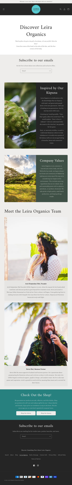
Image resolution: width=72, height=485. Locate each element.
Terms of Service (36, 459)
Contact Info (43, 455)
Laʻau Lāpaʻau (24, 455)
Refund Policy (62, 455)
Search (7, 455)
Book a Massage (33, 455)
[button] (4, 9)
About (12, 455)
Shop (16, 455)
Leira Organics (11, 480)
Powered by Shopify (19, 480)
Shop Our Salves (26, 413)
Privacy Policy (52, 455)
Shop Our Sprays (46, 413)
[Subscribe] (50, 71)
